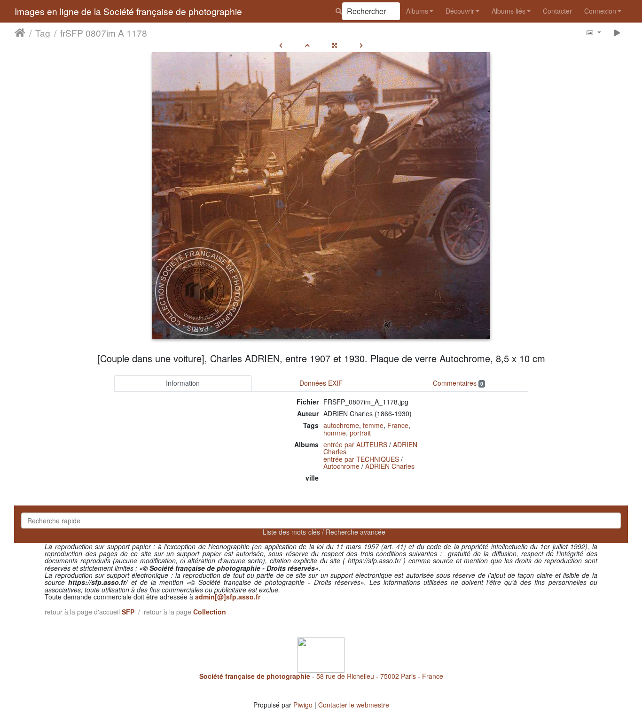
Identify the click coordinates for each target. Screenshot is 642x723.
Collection (209, 611)
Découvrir (460, 11)
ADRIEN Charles (390, 466)
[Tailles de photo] (593, 32)
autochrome (341, 425)
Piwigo (303, 704)
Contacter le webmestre (353, 704)
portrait (360, 432)
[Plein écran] (334, 45)
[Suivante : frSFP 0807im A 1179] (361, 45)
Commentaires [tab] (458, 383)
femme (373, 425)
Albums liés (508, 11)
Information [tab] (183, 383)
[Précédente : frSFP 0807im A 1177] (281, 45)
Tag (42, 32)
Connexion (600, 11)
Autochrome (341, 466)
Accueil (20, 32)
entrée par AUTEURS (355, 444)
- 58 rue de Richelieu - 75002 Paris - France (321, 676)
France (397, 425)
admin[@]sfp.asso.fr (227, 596)
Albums (417, 11)
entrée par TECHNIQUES (361, 459)
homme (334, 432)
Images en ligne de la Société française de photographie (128, 11)
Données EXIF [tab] (321, 383)
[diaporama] (617, 32)
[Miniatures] (307, 45)
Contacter (557, 11)
